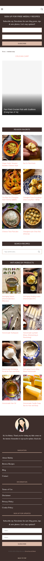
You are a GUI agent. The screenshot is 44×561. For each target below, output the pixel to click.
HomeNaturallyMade (30, 551)
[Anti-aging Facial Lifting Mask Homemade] (32, 353)
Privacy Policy (7, 501)
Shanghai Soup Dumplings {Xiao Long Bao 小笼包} (32, 198)
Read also (37, 438)
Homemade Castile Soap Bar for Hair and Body (32, 404)
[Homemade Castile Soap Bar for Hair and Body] (32, 387)
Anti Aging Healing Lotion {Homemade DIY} (31, 297)
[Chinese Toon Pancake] (11, 216)
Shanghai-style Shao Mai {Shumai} (32, 233)
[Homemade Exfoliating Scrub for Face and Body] (11, 353)
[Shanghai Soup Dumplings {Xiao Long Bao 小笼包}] (32, 182)
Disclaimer (6, 495)
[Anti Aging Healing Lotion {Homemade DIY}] (32, 281)
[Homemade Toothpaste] (11, 317)
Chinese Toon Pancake (10, 231)
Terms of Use (7, 489)
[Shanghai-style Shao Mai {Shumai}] (32, 216)
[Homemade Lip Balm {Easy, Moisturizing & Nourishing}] (32, 317)
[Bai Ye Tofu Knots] (32, 148)
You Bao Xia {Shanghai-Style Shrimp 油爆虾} (10, 198)
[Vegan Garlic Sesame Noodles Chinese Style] (11, 148)
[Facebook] (19, 3)
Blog (4, 470)
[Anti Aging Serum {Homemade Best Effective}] (11, 281)
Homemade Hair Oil (9, 403)
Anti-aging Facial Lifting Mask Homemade (31, 370)
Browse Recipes (8, 463)
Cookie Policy (7, 507)
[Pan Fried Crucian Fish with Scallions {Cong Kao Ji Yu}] (22, 88)
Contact (5, 476)
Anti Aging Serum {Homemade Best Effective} (8, 298)
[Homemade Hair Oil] (11, 387)
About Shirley (7, 457)
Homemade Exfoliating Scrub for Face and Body (11, 370)
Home (4, 51)
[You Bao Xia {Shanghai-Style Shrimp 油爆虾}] (11, 182)
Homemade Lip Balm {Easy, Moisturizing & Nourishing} (30, 335)
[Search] (42, 9)
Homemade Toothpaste (10, 333)
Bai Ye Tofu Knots (29, 163)
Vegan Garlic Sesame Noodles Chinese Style (10, 164)
